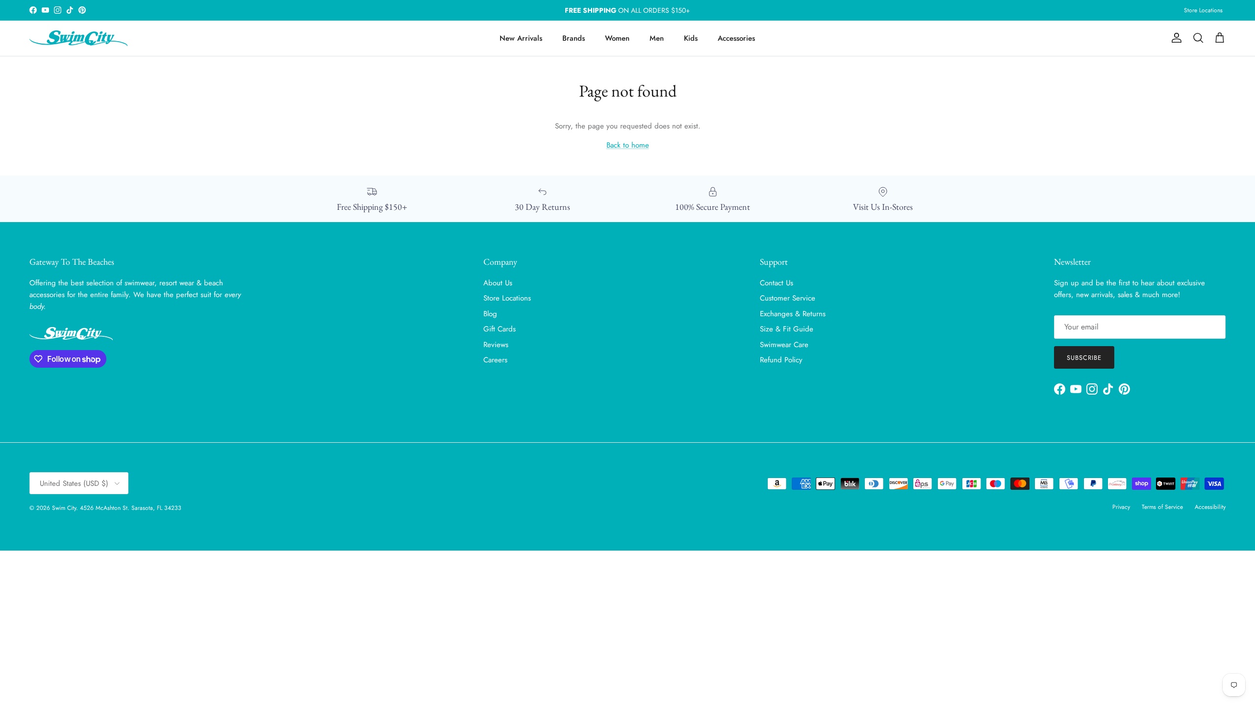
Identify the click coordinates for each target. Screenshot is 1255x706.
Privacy (1121, 507)
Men (657, 38)
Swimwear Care (784, 344)
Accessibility (1210, 507)
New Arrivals (521, 38)
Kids (691, 38)
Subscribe (1084, 357)
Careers (495, 359)
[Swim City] (78, 38)
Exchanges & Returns (793, 313)
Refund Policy (781, 359)
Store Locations (1203, 10)
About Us (497, 282)
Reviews (495, 344)
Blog (490, 313)
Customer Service (787, 298)
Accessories (736, 38)
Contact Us (776, 282)
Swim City (64, 508)
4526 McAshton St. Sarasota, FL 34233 (130, 508)
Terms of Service (1162, 507)
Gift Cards (499, 329)
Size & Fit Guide (786, 329)
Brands (573, 38)
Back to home (627, 145)
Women (617, 38)
